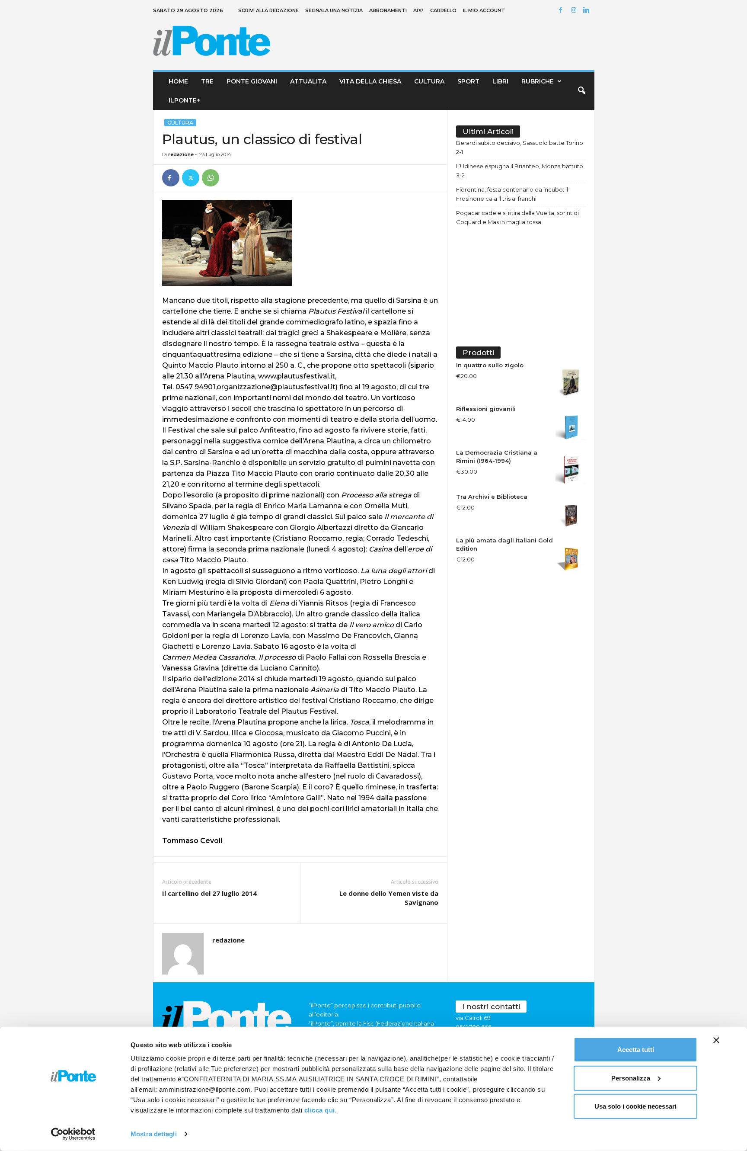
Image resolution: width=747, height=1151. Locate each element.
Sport (468, 81)
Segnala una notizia (334, 10)
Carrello (443, 10)
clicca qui (319, 1110)
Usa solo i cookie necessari (635, 1106)
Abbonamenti (388, 10)
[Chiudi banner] (716, 1040)
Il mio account (484, 10)
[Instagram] (575, 10)
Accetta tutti (635, 1049)
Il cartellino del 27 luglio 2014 (209, 893)
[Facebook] (562, 10)
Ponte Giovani (252, 81)
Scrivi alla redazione (268, 10)
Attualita (308, 81)
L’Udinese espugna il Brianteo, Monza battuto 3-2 (519, 171)
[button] (581, 90)
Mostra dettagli (154, 1134)
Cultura (429, 81)
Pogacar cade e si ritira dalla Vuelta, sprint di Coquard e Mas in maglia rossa (517, 217)
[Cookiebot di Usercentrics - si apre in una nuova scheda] (73, 1134)
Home (178, 81)
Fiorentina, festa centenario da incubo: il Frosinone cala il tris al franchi (512, 194)
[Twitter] (190, 177)
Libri (500, 81)
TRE (207, 81)
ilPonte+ (184, 100)
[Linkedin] (588, 10)
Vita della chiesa (370, 81)
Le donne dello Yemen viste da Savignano (388, 898)
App (418, 10)
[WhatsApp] (210, 177)
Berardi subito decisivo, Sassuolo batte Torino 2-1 (519, 147)
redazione (181, 154)
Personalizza (630, 1077)
